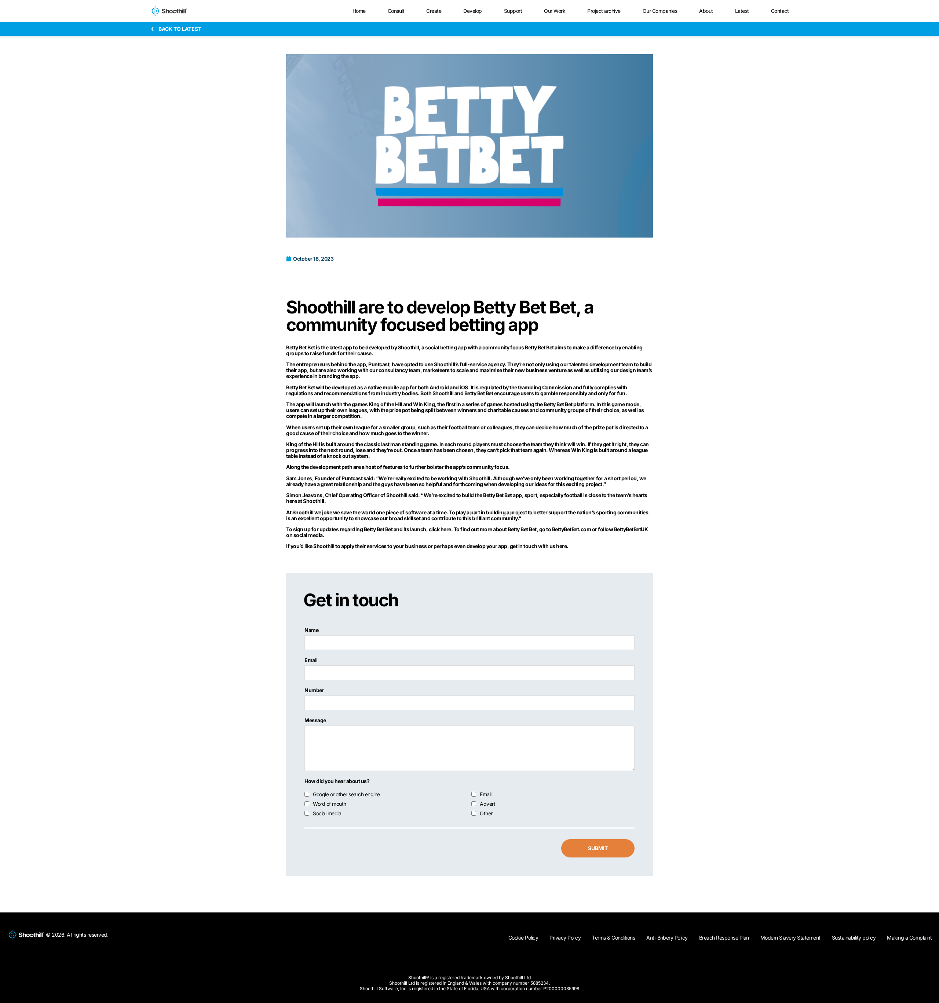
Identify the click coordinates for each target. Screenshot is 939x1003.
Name (311, 630)
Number (314, 690)
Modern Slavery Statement (790, 937)
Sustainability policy (854, 937)
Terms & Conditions (613, 937)
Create (433, 11)
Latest (742, 11)
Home (359, 11)
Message (315, 720)
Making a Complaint (909, 937)
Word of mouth (329, 804)
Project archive (604, 11)
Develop (472, 11)
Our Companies (660, 11)
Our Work (554, 11)
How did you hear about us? (336, 781)
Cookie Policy (523, 937)
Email (311, 660)
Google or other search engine (346, 794)
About (706, 11)
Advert (487, 804)
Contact (780, 11)
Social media (327, 813)
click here (440, 529)
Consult (396, 11)
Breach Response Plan (724, 937)
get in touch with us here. (539, 546)
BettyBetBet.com (571, 529)
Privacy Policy (565, 937)
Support (513, 11)
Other (486, 813)
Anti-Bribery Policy (667, 937)
